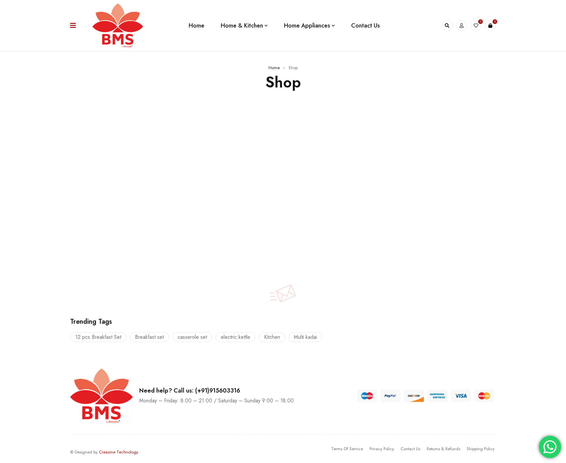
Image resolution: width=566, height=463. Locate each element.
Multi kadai (305, 337)
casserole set (192, 337)
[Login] (461, 25)
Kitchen (272, 337)
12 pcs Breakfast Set (98, 337)
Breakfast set (149, 337)
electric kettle (235, 337)
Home (274, 68)
